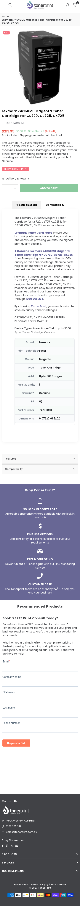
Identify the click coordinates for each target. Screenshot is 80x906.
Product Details (26, 205)
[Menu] (3, 5)
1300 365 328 (14, 826)
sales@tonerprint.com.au (21, 832)
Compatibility (55, 205)
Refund (25, 884)
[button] (74, 4)
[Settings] (67, 4)
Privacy (34, 884)
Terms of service (58, 884)
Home (5, 16)
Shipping (25, 135)
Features (10, 458)
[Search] (10, 5)
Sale (6, 32)
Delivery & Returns (17, 178)
